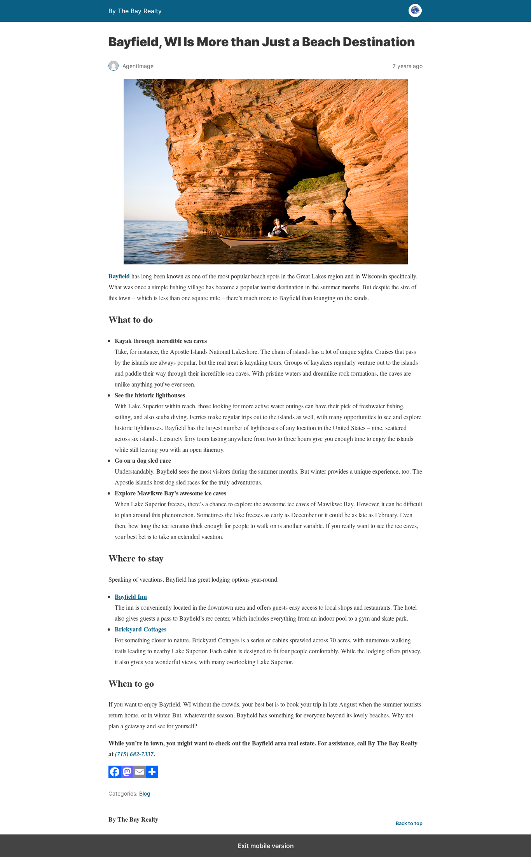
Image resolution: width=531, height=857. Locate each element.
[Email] (139, 775)
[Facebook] (114, 775)
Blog (144, 793)
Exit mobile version (266, 846)
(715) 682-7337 (134, 754)
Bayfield (119, 275)
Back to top (409, 823)
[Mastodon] (127, 775)
